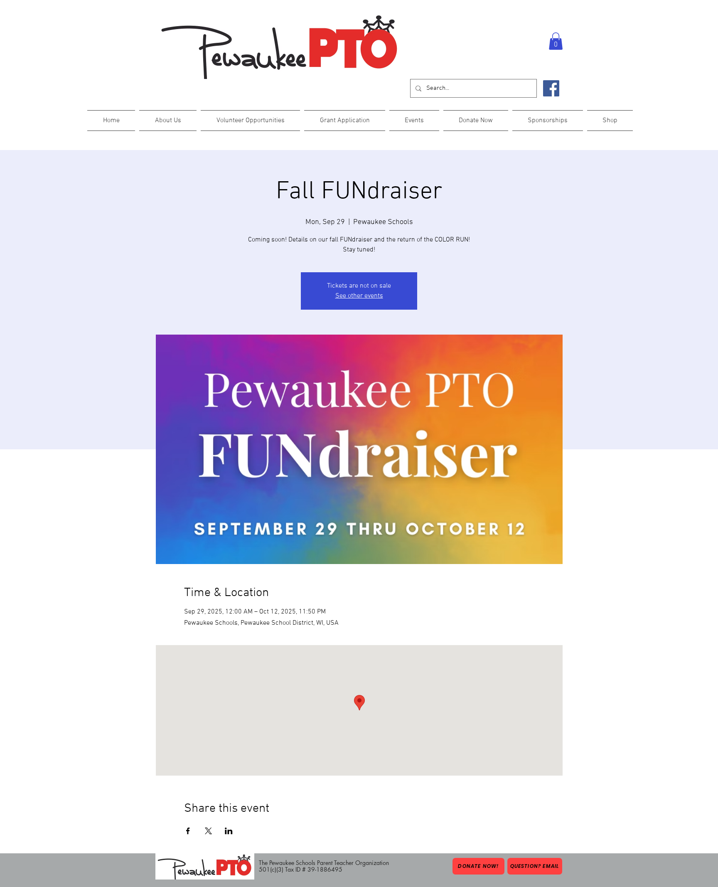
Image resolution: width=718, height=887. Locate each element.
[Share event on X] (208, 831)
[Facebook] (551, 88)
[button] (555, 41)
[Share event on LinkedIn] (229, 831)
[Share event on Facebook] (188, 831)
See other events (359, 296)
